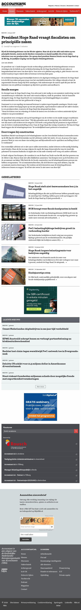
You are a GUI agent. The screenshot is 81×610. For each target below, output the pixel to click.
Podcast (57, 5)
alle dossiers (45, 565)
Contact (77, 5)
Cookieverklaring (45, 603)
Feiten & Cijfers (62, 11)
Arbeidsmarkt (46, 554)
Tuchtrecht (74, 11)
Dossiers (63, 5)
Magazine (51, 5)
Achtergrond (41, 11)
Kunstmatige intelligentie (50, 561)
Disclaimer (14, 603)
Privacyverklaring (28, 603)
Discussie (20, 11)
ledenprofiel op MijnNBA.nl (32, 511)
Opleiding (44, 575)
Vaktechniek (30, 11)
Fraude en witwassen (48, 572)
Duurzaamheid (46, 568)
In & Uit (51, 11)
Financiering (64, 568)
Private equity (64, 575)
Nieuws (11, 11)
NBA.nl (77, 603)
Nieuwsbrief (70, 5)
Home (4, 11)
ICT (60, 572)
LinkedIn (68, 603)
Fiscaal (43, 557)
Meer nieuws (40, 386)
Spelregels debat (58, 604)
